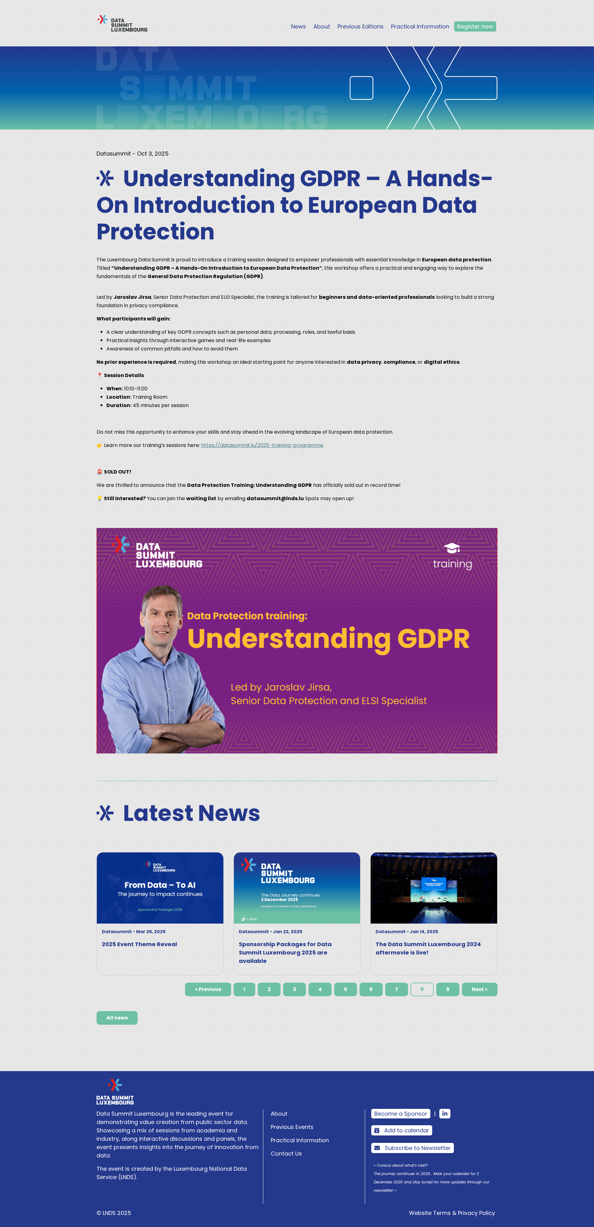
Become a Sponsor (400, 1114)
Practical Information (420, 26)
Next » (480, 989)
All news (117, 1017)
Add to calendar (406, 1130)
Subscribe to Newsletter (418, 1148)
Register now (475, 26)
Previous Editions (361, 26)
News (298, 26)
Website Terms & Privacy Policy (452, 1213)
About (321, 26)
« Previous (208, 989)
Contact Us (286, 1153)
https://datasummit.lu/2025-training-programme (262, 445)
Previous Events (292, 1127)
